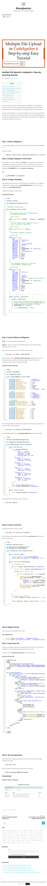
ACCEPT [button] (27, 884)
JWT (17, 833)
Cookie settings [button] (21, 884)
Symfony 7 (19, 842)
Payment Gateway (32, 837)
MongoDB (4, 837)
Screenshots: (5, 101)
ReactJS (12, 840)
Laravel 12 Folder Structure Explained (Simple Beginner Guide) (17, 869)
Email (9, 849)
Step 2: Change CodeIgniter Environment (12, 88)
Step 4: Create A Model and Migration (11, 92)
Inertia (14, 833)
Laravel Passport (23, 835)
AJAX (4, 830)
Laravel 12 (10, 835)
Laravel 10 (41, 833)
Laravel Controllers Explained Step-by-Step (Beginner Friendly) (17, 865)
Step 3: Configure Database (9, 90)
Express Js (9, 833)
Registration (18, 840)
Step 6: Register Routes (8, 95)
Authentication (14, 830)
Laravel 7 (25, 833)
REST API (23, 840)
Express (4, 833)
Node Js (18, 837)
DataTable (41, 830)
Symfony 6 (14, 842)
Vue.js (24, 842)
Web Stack (28, 842)
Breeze (20, 830)
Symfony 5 (8, 842)
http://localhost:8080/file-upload (17, 772)
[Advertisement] (23, 28)
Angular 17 (8, 830)
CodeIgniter (14, 70)
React (9, 840)
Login (36, 835)
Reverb (28, 840)
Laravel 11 (4, 835)
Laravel (21, 833)
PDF (37, 837)
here (4, 147)
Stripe (4, 842)
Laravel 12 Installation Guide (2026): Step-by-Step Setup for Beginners (19, 870)
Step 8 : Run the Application (9, 99)
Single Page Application (35, 840)
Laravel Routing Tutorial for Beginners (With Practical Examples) (18, 867)
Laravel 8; (30, 833)
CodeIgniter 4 (5, 810)
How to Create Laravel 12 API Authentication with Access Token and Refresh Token (22, 872)
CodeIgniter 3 (25, 830)
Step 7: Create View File (8, 97)
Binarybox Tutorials (13, 78)
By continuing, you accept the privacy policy (17, 854)
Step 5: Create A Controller (9, 94)
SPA (41, 840)
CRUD (37, 830)
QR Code (4, 840)
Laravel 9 (35, 833)
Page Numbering (24, 837)
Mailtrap (40, 835)
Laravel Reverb (30, 835)
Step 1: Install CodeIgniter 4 (9, 86)
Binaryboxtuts (23, 8)
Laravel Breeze (16, 835)
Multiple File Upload (12, 810)
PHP (10, 70)
